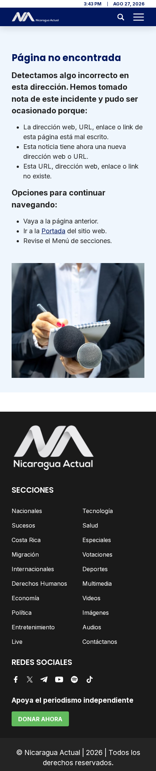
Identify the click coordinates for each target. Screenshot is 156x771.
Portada (53, 231)
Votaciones (97, 554)
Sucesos (23, 525)
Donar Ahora (40, 719)
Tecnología (97, 510)
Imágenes (95, 612)
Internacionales (33, 569)
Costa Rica (26, 540)
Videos (91, 598)
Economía (25, 598)
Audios (91, 627)
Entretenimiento (33, 627)
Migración (25, 554)
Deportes (95, 569)
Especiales (96, 540)
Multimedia (97, 583)
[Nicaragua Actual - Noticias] (35, 17)
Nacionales (27, 510)
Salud (90, 525)
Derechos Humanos (39, 583)
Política (22, 612)
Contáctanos (99, 641)
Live (17, 641)
